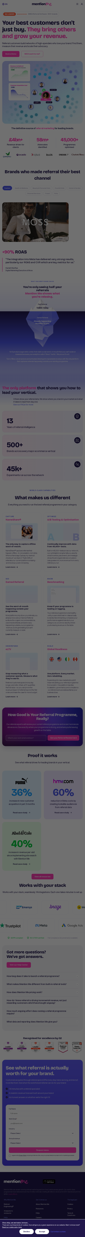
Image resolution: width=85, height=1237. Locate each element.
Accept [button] (42, 1231)
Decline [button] (26, 1231)
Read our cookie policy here (12, 1227)
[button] (3, 4)
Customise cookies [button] (58, 1231)
